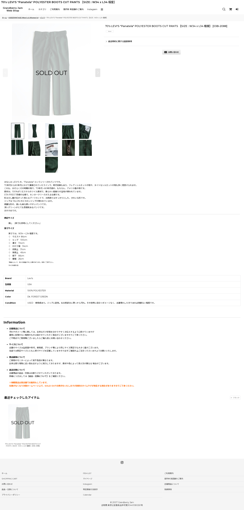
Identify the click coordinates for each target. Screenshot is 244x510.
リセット (236, 398)
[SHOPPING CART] (230, 9)
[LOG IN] (237, 9)
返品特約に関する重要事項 (120, 41)
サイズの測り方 (13, 265)
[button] (102, 9)
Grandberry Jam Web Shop (13, 9)
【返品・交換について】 (38, 376)
